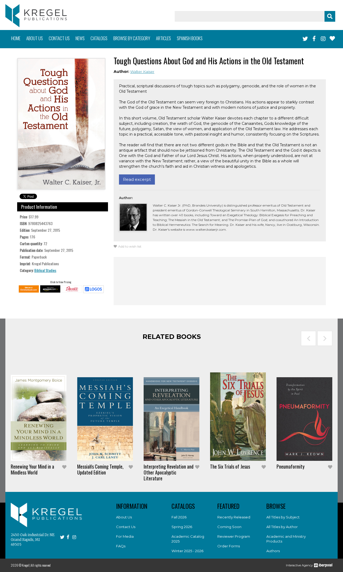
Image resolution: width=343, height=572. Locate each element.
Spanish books (190, 38)
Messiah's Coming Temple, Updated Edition (100, 469)
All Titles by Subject (283, 517)
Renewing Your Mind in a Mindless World (32, 469)
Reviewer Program (233, 536)
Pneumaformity (290, 466)
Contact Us (125, 527)
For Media (125, 536)
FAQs (120, 546)
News (80, 38)
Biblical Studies (45, 270)
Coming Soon (229, 527)
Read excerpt (137, 179)
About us (34, 38)
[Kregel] (36, 15)
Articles (163, 38)
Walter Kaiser (142, 71)
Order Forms (228, 546)
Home (15, 38)
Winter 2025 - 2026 (187, 551)
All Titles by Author (282, 527)
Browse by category (131, 38)
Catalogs (99, 38)
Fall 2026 (179, 517)
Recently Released (233, 517)
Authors (273, 551)
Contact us (59, 38)
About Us (124, 517)
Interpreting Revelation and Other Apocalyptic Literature (168, 472)
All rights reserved (41, 565)
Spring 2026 (182, 527)
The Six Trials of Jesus (230, 466)
